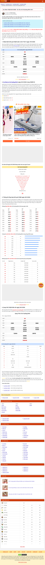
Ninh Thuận (4, 433)
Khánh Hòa (4, 432)
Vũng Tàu (4, 460)
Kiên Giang (25, 453)
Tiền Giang (25, 457)
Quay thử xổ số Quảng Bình (18, 309)
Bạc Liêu (25, 443)
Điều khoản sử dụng (22, 562)
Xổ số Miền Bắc (5, 464)
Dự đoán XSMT (7, 390)
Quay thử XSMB (5, 418)
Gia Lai (3, 430)
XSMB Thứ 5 (25, 469)
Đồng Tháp (4, 452)
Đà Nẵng (17, 406)
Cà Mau (3, 448)
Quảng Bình (4, 435)
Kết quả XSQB (5, 397)
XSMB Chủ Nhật (5, 472)
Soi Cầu (23, 551)
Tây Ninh (4, 457)
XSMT (17, 405)
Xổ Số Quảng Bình (22, 79)
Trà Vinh (4, 459)
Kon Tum (25, 432)
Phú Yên (25, 433)
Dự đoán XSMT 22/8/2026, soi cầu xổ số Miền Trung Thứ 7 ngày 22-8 (17, 24)
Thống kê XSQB (22, 304)
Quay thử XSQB (16, 397)
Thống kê (35, 551)
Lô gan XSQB (36, 397)
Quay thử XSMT (26, 418)
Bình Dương (25, 445)
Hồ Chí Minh (4, 410)
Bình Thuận (25, 447)
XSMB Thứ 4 (4, 469)
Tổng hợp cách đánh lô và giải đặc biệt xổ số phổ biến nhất (20, 494)
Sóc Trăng (25, 455)
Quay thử (29, 551)
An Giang (4, 443)
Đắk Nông (18, 408)
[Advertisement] (22, 154)
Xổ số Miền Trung (5, 424)
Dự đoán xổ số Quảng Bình (10, 82)
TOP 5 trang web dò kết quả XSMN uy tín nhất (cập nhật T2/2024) (21, 481)
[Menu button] (42, 1)
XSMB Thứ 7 (25, 470)
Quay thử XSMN (5, 420)
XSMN (3, 405)
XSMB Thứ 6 (4, 470)
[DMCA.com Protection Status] (22, 555)
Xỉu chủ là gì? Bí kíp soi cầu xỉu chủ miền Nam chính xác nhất (20, 487)
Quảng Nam (25, 435)
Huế (24, 430)
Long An (3, 412)
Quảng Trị (25, 437)
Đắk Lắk (4, 428)
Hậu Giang (4, 408)
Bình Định (4, 426)
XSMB (30, 405)
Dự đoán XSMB (7, 385)
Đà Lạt (3, 450)
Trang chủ (5, 551)
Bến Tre (3, 445)
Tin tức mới (4, 476)
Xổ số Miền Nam (5, 440)
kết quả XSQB (16, 45)
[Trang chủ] (5, 1)
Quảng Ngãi (18, 410)
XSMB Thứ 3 (25, 467)
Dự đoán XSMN (7, 388)
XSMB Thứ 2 (4, 467)
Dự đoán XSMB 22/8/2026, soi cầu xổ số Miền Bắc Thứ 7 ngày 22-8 (16, 26)
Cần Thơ (25, 448)
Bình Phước (4, 406)
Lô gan (40, 551)
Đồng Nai (25, 450)
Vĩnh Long (25, 459)
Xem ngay (28, 141)
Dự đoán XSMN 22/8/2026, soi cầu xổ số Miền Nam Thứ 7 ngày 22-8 (17, 22)
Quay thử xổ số (5, 415)
